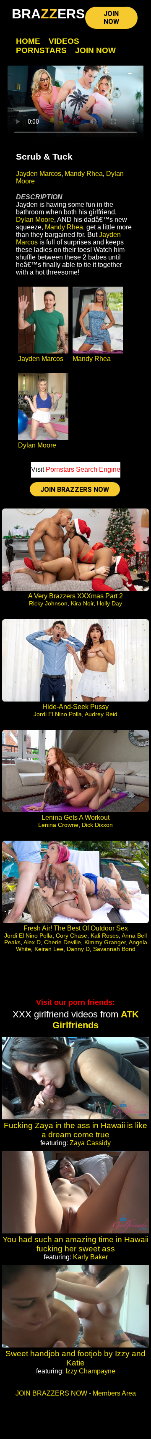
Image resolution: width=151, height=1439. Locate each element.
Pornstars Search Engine (83, 469)
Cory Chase (71, 935)
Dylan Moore (35, 219)
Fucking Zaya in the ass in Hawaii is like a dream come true (75, 1130)
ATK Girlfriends (95, 1019)
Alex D (32, 942)
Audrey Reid (101, 714)
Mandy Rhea (84, 173)
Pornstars (41, 50)
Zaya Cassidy (90, 1143)
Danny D (78, 949)
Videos (64, 41)
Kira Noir (82, 603)
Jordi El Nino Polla (58, 714)
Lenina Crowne (58, 824)
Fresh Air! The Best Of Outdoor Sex (75, 928)
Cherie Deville (62, 942)
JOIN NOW (111, 17)
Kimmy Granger (105, 942)
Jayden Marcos (38, 173)
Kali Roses (105, 935)
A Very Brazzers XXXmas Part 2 (75, 596)
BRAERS (48, 13)
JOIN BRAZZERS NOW (74, 489)
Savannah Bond (114, 949)
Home (28, 41)
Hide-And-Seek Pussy (75, 706)
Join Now (95, 50)
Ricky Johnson (48, 603)
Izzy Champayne (90, 1371)
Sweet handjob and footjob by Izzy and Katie (75, 1358)
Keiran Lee (48, 949)
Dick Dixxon (97, 824)
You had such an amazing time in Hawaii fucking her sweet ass (75, 1244)
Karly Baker (90, 1257)
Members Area (114, 1393)
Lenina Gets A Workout (75, 817)
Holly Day (109, 603)
